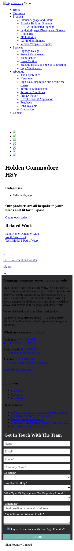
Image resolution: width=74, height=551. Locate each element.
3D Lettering (28, 37)
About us (18, 71)
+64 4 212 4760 (26, 339)
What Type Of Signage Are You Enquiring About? (34, 493)
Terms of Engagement (33, 88)
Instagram (17, 397)
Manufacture (28, 57)
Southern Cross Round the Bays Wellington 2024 (40, 422)
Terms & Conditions (32, 92)
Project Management (32, 54)
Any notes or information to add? (24, 513)
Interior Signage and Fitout (36, 20)
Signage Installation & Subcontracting (43, 64)
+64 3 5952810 (29, 349)
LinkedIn (16, 394)
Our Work (19, 13)
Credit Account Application (36, 99)
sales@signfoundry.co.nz (18, 369)
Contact (17, 112)
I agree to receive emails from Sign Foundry (38, 529)
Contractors (27, 109)
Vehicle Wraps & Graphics (36, 44)
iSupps (7, 266)
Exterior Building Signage (36, 23)
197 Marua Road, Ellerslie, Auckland (25, 362)
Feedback (26, 102)
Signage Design (29, 51)
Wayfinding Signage (32, 40)
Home (16, 9)
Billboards (26, 33)
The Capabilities (30, 75)
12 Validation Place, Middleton (21, 352)
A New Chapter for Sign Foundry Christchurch (39, 412)
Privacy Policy (29, 95)
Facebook (17, 390)
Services (18, 47)
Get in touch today (16, 217)
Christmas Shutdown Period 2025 (31, 415)
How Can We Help (15, 483)
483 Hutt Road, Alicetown (19, 343)
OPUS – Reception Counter (20, 260)
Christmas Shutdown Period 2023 (31, 426)
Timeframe (11, 503)
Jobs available (28, 106)
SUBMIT (37, 537)
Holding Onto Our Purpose (27, 419)
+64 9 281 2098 (25, 359)
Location (10, 472)
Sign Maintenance (31, 68)
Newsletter (26, 78)
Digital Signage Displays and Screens (42, 30)
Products (18, 16)
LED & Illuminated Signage (37, 26)
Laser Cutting (28, 61)
